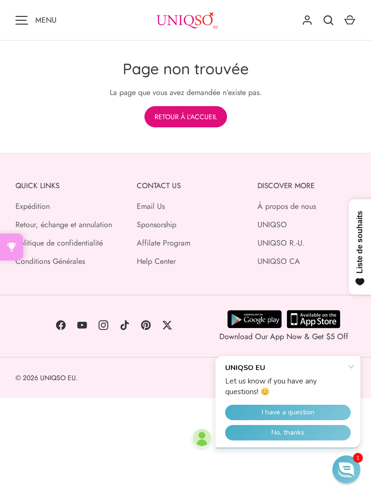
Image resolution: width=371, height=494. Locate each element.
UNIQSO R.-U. (281, 242)
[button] (346, 469)
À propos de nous (286, 206)
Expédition (32, 206)
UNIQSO (272, 224)
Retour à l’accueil (186, 117)
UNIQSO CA (278, 261)
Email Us (151, 206)
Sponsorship (156, 224)
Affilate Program (163, 242)
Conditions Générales (50, 261)
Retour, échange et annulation (63, 224)
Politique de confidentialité (59, 242)
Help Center (156, 261)
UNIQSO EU (58, 378)
